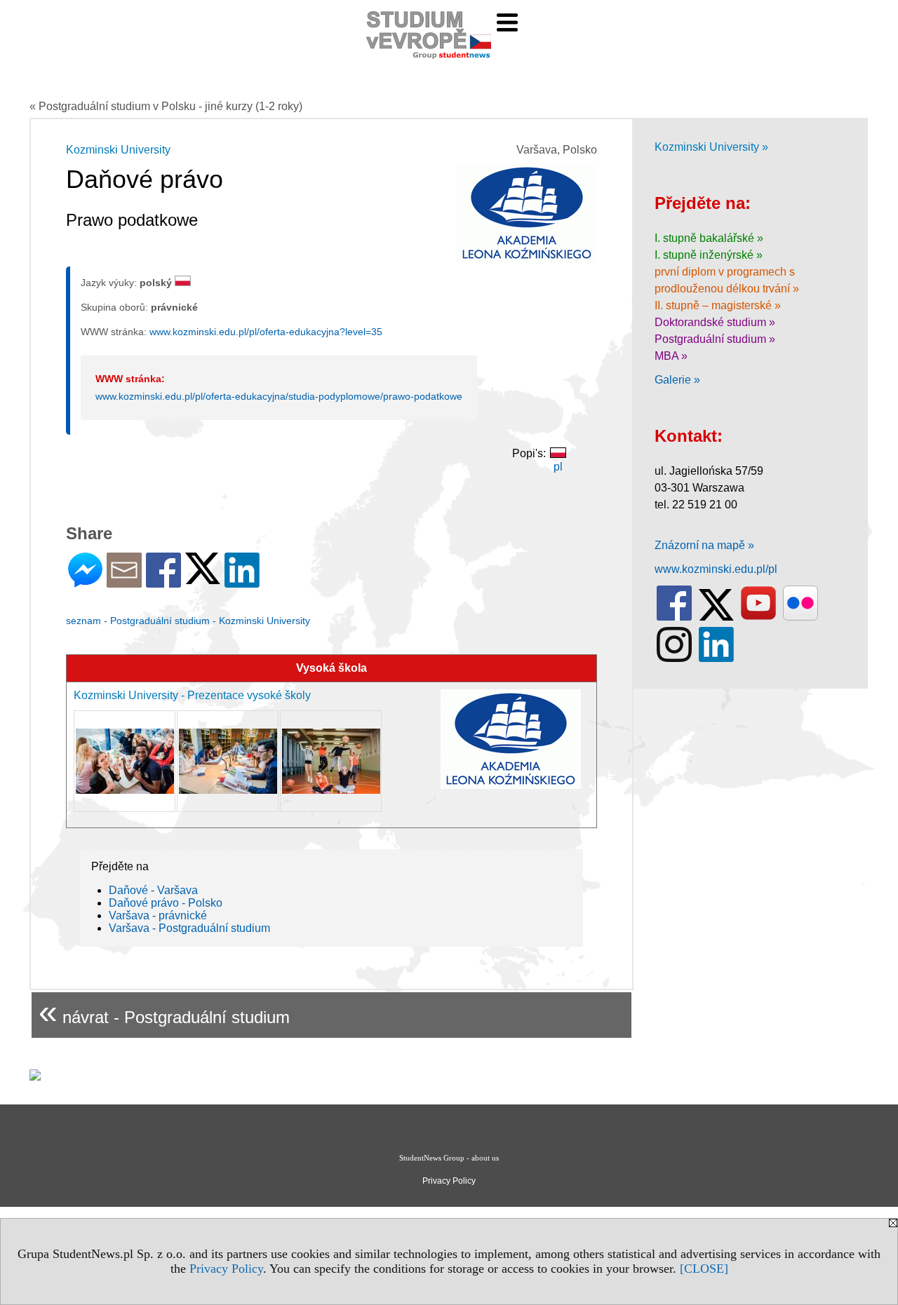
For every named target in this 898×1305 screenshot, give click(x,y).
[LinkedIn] (242, 581)
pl (558, 467)
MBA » (671, 356)
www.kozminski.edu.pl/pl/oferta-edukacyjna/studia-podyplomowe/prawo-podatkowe (278, 396)
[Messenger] (85, 581)
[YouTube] (758, 617)
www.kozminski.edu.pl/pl (716, 569)
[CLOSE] (704, 1269)
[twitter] (716, 617)
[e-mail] (124, 581)
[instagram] (674, 659)
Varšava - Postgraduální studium (189, 928)
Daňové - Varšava (153, 890)
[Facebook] (163, 581)
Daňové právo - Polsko (165, 903)
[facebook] (674, 617)
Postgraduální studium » (715, 339)
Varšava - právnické (158, 915)
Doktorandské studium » (715, 322)
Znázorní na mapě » (704, 545)
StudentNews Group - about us (449, 1158)
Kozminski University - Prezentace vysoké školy (192, 695)
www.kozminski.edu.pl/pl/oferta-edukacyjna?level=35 (265, 331)
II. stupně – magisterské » (718, 305)
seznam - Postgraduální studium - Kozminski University (188, 620)
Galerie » (677, 380)
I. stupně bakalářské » (709, 238)
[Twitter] (202, 578)
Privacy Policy (226, 1269)
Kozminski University (118, 150)
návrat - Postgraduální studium (164, 1011)
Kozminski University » (711, 147)
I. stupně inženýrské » (709, 255)
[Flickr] (800, 617)
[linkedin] (716, 659)
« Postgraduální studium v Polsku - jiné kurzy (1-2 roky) (165, 106)
